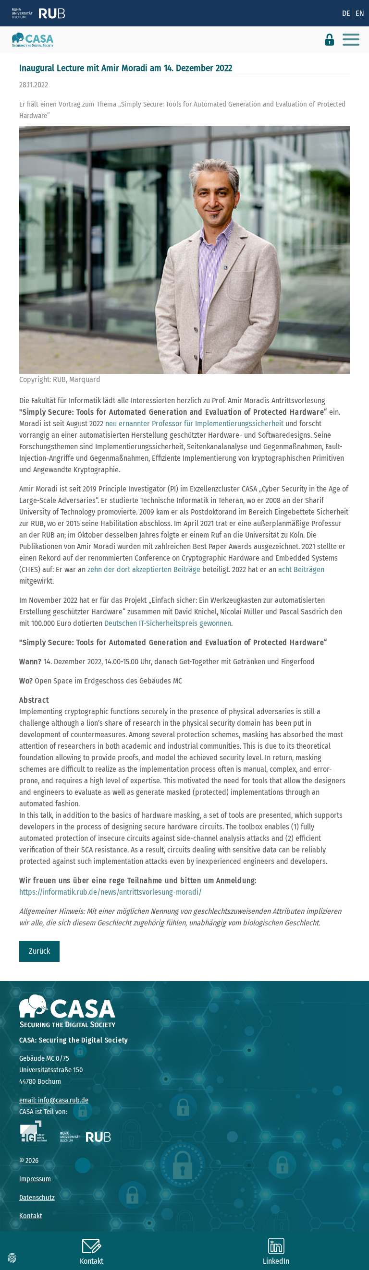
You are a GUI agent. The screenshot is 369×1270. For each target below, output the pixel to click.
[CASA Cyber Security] (29, 39)
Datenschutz (37, 1198)
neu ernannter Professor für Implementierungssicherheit (194, 423)
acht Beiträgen (301, 569)
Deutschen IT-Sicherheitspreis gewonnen (167, 623)
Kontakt (30, 1216)
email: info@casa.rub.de (53, 1100)
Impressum (35, 1179)
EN (360, 13)
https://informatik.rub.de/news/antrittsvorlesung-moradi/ (110, 892)
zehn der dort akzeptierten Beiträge (143, 569)
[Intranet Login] (329, 40)
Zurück (39, 951)
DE (346, 13)
